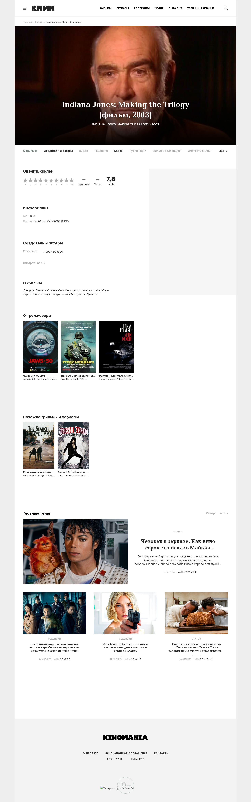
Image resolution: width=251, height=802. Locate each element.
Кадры (118, 151)
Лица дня (175, 8)
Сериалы (122, 8)
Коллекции (142, 8)
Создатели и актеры (58, 151)
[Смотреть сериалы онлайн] (125, 789)
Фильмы (105, 8)
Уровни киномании (200, 8)
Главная (27, 22)
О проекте (91, 753)
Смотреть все (32, 263)
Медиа (159, 8)
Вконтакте (115, 759)
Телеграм (138, 759)
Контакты (161, 753)
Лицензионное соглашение (126, 753)
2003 (155, 124)
